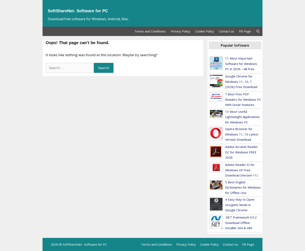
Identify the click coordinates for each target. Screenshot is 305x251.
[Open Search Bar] (258, 31)
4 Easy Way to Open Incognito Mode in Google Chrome (239, 204)
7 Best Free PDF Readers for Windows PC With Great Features (243, 99)
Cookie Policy (204, 31)
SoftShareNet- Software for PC (78, 11)
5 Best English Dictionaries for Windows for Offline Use (243, 187)
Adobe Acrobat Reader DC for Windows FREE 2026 (241, 152)
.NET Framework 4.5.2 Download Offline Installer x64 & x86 (241, 222)
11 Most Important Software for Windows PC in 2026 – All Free (241, 63)
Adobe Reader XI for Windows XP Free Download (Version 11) (241, 170)
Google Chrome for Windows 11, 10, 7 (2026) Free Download (241, 81)
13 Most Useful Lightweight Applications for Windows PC (242, 116)
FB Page (245, 31)
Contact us (226, 31)
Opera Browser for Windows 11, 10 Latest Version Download (241, 134)
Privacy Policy (180, 31)
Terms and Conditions (150, 31)
